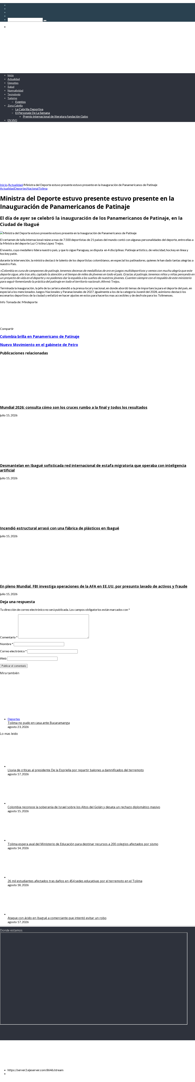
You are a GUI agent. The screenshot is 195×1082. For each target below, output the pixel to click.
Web (3, 658)
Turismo (12, 98)
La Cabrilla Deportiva (29, 109)
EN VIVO (12, 120)
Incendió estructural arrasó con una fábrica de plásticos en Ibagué (59, 528)
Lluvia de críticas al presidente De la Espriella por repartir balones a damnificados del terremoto (76, 770)
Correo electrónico (13, 651)
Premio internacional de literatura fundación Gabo (55, 116)
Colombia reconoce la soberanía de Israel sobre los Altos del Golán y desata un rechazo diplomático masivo (84, 807)
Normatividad (15, 90)
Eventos (20, 101)
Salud (11, 86)
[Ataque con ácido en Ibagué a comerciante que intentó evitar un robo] (29, 914)
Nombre (6, 644)
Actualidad (14, 79)
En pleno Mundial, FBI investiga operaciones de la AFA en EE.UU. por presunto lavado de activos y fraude (93, 586)
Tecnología (14, 94)
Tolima (42, 188)
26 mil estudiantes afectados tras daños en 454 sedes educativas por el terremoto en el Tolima (75, 881)
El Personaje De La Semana (32, 113)
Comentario (9, 637)
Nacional (32, 188)
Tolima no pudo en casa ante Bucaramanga (39, 723)
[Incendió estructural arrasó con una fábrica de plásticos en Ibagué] (37, 520)
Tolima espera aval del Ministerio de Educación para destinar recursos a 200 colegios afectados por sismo (83, 844)
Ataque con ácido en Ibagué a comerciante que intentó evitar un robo (57, 918)
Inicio (11, 75)
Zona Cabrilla (15, 105)
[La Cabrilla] (93, 68)
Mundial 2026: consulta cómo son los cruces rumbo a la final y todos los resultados (73, 407)
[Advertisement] (97, 154)
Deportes (13, 83)
